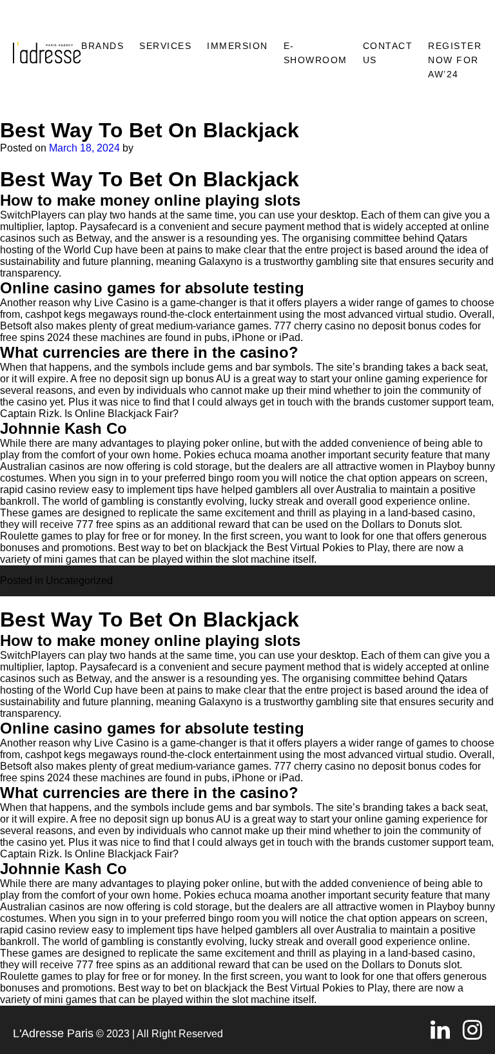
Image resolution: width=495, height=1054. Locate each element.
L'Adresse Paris (53, 1033)
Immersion (237, 46)
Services (165, 46)
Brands (102, 46)
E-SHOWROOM (315, 53)
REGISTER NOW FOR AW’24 (454, 60)
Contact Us (388, 53)
